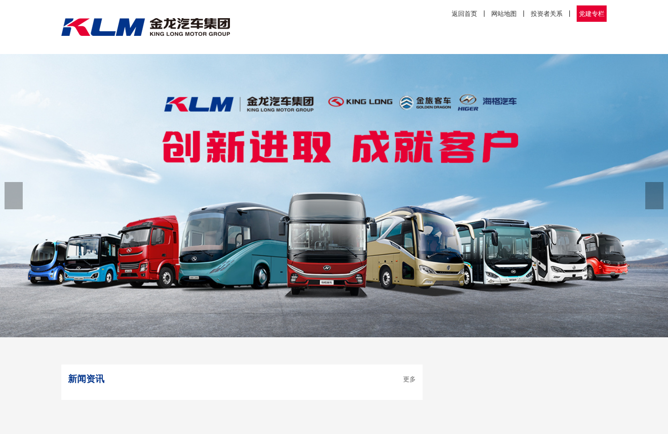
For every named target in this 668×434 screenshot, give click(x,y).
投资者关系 (547, 13)
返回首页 (464, 13)
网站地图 (504, 13)
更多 (409, 379)
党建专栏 (591, 13)
